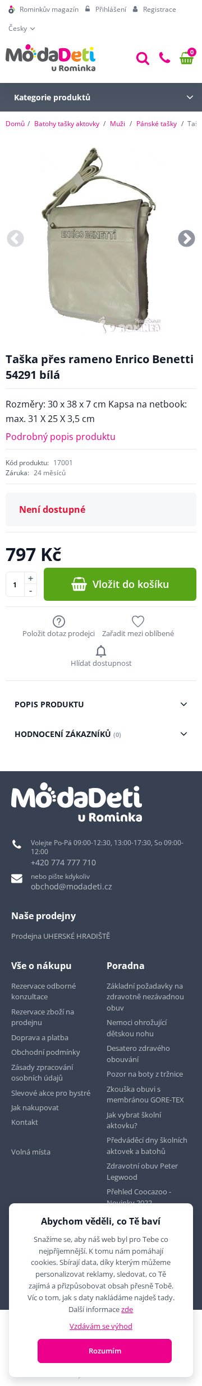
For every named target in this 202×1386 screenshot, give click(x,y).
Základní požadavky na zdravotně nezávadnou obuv (145, 997)
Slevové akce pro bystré (50, 1093)
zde (127, 1309)
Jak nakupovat (35, 1107)
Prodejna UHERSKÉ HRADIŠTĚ (60, 936)
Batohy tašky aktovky (66, 123)
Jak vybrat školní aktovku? (134, 1120)
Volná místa (30, 1152)
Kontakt (24, 1122)
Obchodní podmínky (45, 1052)
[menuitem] (43, 9)
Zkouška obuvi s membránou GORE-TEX (145, 1094)
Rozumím (105, 1351)
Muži (117, 123)
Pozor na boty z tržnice (145, 1074)
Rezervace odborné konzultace (43, 991)
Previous (15, 239)
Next (186, 239)
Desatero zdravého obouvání (138, 1053)
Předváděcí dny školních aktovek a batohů (147, 1145)
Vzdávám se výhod (101, 1326)
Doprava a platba (39, 1037)
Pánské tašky (156, 123)
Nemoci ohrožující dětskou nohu (137, 1028)
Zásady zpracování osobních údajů (42, 1072)
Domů (15, 123)
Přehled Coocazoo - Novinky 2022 (139, 1197)
